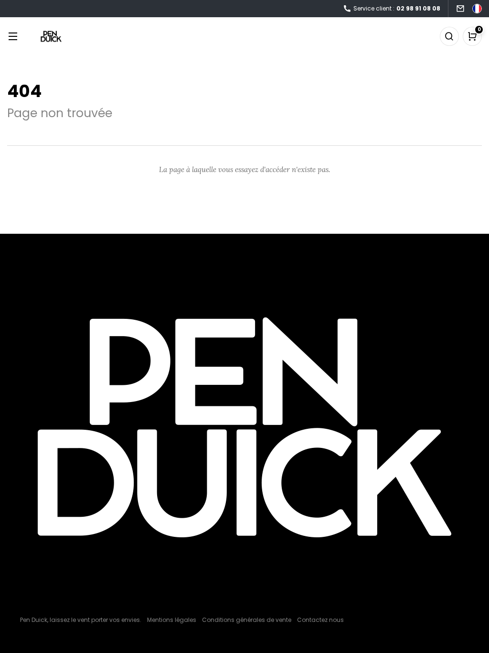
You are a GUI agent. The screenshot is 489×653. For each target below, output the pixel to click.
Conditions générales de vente (246, 620)
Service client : (396, 8)
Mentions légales (171, 620)
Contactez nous (320, 620)
